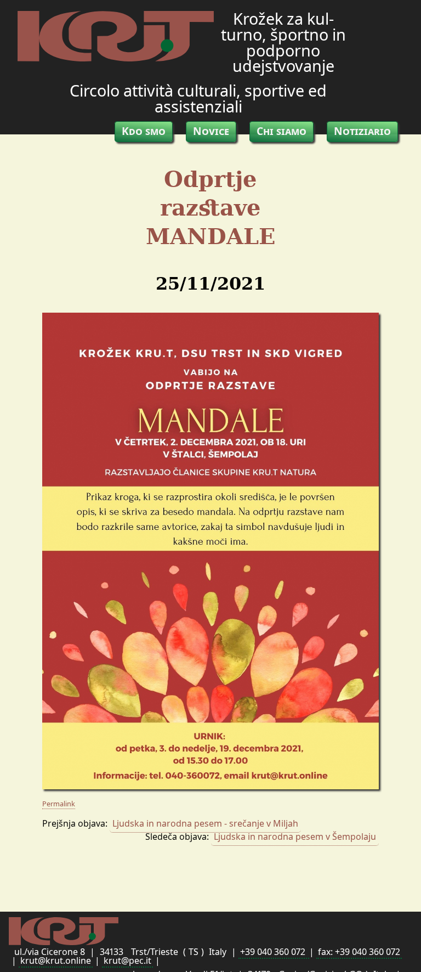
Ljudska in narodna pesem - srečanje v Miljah (205, 823)
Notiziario (362, 130)
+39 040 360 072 (274, 952)
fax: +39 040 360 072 (359, 952)
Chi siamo (281, 130)
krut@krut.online (55, 960)
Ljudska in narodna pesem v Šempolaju (295, 836)
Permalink (58, 804)
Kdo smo (144, 130)
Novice (211, 130)
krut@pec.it (127, 960)
